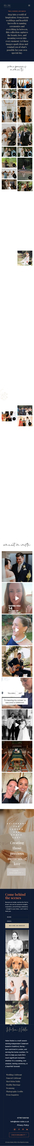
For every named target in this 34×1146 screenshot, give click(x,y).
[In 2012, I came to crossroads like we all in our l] (17, 693)
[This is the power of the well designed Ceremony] (17, 724)
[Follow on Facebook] (19, 1129)
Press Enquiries (12, 1095)
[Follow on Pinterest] (23, 1129)
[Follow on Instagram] (14, 1129)
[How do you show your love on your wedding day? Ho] (17, 661)
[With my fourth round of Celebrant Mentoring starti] (17, 598)
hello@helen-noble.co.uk (19, 1121)
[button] (9, 83)
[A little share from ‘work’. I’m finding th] (17, 788)
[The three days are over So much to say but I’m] (17, 756)
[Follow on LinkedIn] (27, 1129)
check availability (16, 872)
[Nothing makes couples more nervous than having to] (17, 566)
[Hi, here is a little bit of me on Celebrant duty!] (17, 629)
